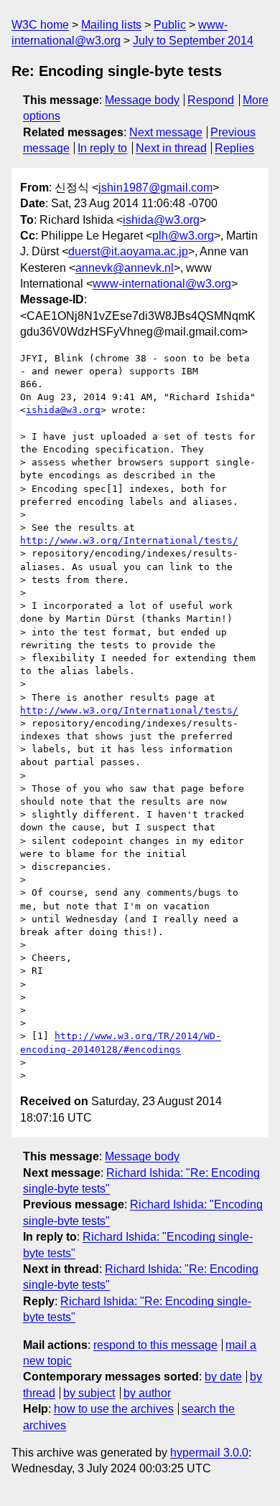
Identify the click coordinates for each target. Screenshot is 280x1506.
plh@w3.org (183, 235)
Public (170, 25)
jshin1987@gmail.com (155, 187)
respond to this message (155, 1345)
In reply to (102, 148)
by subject (89, 1393)
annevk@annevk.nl (124, 268)
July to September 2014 (193, 40)
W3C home (40, 25)
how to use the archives (114, 1409)
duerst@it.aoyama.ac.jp (128, 251)
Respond (210, 100)
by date (223, 1376)
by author (147, 1393)
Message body (142, 100)
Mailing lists (111, 25)
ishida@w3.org (161, 220)
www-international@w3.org (162, 284)
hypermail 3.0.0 (209, 1452)
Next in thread (171, 148)
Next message (165, 132)
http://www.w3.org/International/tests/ (129, 540)
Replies (234, 148)
